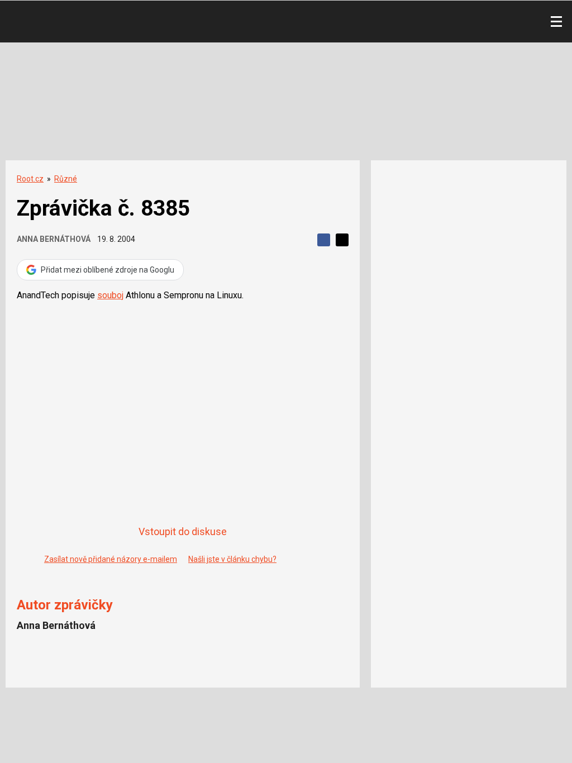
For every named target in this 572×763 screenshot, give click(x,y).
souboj (110, 295)
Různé (65, 178)
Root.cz (30, 178)
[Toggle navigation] (556, 22)
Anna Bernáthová (53, 239)
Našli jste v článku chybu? (232, 559)
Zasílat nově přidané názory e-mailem (110, 559)
